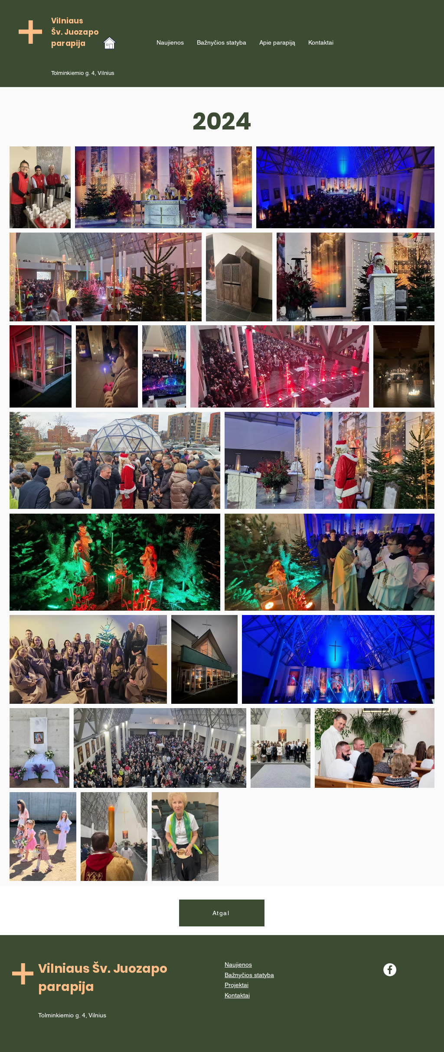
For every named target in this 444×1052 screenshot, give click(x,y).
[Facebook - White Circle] (389, 969)
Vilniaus (67, 21)
